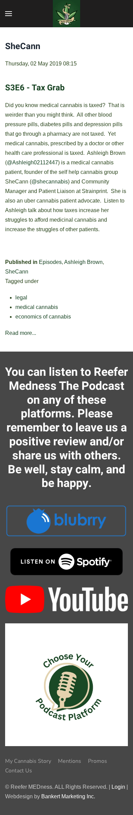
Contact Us (18, 770)
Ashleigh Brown (83, 262)
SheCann (16, 272)
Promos (97, 761)
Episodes (50, 262)
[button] (8, 13)
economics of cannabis (43, 317)
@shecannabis (49, 181)
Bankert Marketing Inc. (68, 796)
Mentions (69, 761)
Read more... (20, 333)
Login (118, 787)
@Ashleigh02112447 (32, 162)
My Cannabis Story (28, 761)
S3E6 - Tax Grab (35, 88)
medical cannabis (36, 307)
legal (21, 297)
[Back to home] (66, 13)
